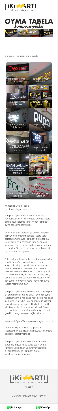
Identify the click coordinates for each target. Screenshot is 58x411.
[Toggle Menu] (50, 6)
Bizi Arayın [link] (16, 407)
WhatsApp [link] (45, 407)
